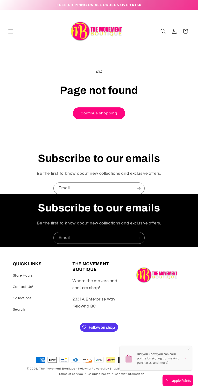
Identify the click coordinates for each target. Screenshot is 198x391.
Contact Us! (23, 287)
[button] (10, 31)
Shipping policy (99, 374)
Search (19, 309)
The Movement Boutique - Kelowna (65, 368)
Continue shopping (99, 113)
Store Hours (23, 275)
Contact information (129, 374)
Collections (22, 298)
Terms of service (71, 374)
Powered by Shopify (106, 368)
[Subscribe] (138, 188)
